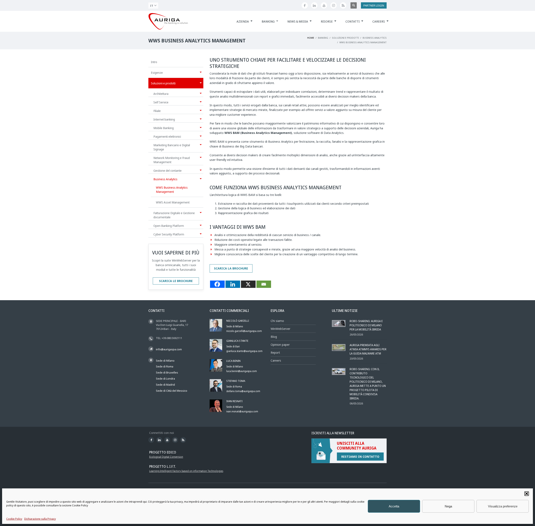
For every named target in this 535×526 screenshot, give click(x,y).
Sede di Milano (165, 360)
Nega (448, 506)
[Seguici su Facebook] (305, 5)
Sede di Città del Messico (171, 391)
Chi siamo (277, 321)
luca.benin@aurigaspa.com (241, 371)
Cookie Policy (14, 519)
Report (275, 352)
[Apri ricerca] (353, 5)
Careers (276, 360)
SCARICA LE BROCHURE (176, 281)
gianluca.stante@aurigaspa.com (244, 351)
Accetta (394, 506)
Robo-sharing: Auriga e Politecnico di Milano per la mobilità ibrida (366, 325)
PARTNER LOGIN (373, 5)
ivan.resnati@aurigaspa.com (242, 411)
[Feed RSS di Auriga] (343, 5)
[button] (527, 494)
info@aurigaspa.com (169, 349)
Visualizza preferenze (502, 506)
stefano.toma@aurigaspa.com (243, 391)
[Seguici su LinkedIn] (314, 5)
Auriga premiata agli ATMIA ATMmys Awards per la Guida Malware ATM (368, 349)
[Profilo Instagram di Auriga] (333, 5)
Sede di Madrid (165, 384)
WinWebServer (280, 329)
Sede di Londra (165, 378)
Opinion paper (280, 345)
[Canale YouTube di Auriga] (324, 5)
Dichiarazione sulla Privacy (40, 519)
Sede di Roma (164, 366)
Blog (274, 337)
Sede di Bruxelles (167, 372)
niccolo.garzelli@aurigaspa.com (244, 331)
